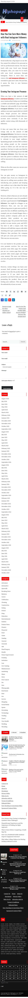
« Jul (2, 986)
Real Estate (5, 691)
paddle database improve (11, 941)
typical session (24, 951)
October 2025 (5, 426)
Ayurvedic (4, 588)
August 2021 (5, 548)
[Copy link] (9, 295)
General (4, 641)
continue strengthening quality (15, 927)
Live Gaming (5, 666)
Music (3, 674)
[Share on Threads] (6, 295)
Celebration (5, 599)
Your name (4, 352)
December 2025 (6, 421)
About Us (4, 788)
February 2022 (6, 531)
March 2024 (5, 479)
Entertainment (6, 619)
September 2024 (6, 462)
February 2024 (6, 481)
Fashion (4, 621)
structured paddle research (6, 949)
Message (4, 370)
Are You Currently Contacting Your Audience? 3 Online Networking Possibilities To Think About (17, 746)
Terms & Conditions (7, 801)
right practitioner (20, 947)
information (22, 933)
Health (4, 652)
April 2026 (5, 410)
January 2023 (5, 501)
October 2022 (5, 509)
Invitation (4, 660)
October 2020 (5, 573)
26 (10, 978)
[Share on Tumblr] (2, 295)
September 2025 (6, 429)
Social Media (5, 704)
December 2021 (6, 537)
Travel (3, 718)
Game (3, 635)
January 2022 (5, 534)
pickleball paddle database (9, 945)
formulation (13, 931)
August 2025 (5, 432)
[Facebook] (2, 299)
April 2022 (5, 526)
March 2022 (5, 528)
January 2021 (5, 567)
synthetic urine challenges (18, 949)
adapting (11, 923)
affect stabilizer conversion (19, 923)
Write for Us (5, 796)
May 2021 (4, 556)
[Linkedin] (13, 299)
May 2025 (4, 440)
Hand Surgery (6, 649)
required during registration (10, 947)
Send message (7, 388)
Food (3, 633)
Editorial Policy (6, 803)
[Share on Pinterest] (21, 291)
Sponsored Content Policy (9, 808)
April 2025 (5, 443)
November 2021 (6, 539)
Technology (4, 30)
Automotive (5, 586)
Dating (4, 608)
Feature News (6, 624)
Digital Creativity (22, 929)
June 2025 (4, 437)
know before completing (14, 935)
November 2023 (6, 490)
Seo (3, 696)
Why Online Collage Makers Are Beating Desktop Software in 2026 (14, 888)
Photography (5, 688)
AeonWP (19, 994)
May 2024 (4, 473)
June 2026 (4, 404)
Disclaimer (5, 791)
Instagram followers (7, 98)
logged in (12, 331)
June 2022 (4, 520)
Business (4, 594)
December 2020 (6, 570)
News (3, 677)
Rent (3, 693)
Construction (5, 605)
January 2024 (5, 484)
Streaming (5, 710)
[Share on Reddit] (25, 291)
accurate (6, 923)
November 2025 (6, 423)
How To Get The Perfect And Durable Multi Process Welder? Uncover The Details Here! (21, 311)
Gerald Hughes (5, 40)
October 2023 (5, 492)
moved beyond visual (15, 937)
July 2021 (4, 550)
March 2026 (5, 412)
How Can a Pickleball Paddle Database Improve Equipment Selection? (18, 880)
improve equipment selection (13, 933)
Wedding (4, 724)
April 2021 (4, 559)
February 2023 (6, 498)
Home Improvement (8, 655)
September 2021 (6, 545)
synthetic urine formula (6, 951)
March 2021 (5, 561)
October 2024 (5, 459)
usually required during (11, 953)
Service (4, 699)
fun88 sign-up (19, 931)
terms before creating (15, 951)
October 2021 (5, 542)
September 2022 (6, 512)
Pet (3, 682)
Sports (3, 707)
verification (18, 953)
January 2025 (5, 451)
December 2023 (6, 487)
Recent (14, 732)
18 (6, 976)
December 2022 (6, 503)
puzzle (2, 947)
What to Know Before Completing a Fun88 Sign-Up (17, 872)
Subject (4, 364)
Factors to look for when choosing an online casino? (6, 309)
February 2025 (6, 448)
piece (17, 945)
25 (6, 978)
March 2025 (5, 445)
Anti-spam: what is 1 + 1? (8, 380)
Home (3, 786)
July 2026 (4, 401)
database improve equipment (12, 929)
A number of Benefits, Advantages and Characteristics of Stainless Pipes (17, 762)
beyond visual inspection (21, 925)
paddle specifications (9, 943)
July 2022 (4, 517)
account (2, 923)
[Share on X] (10, 291)
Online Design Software (9, 939)
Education (4, 616)
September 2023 (6, 495)
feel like (8, 931)
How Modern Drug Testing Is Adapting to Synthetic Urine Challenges (15, 738)
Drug (3, 613)
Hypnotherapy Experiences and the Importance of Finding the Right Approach (12, 825)
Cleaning (4, 602)
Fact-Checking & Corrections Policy (12, 806)
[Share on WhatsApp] (17, 291)
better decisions (12, 925)
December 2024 (6, 454)
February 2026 (6, 415)
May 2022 (4, 523)
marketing (5, 671)
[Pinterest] (9, 299)
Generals (4, 644)
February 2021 (6, 564)
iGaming (4, 657)
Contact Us (5, 783)
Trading (4, 715)
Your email (4, 358)
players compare (22, 945)
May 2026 (4, 407)
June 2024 (4, 470)
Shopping (4, 702)
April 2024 (5, 476)
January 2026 (5, 418)
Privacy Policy (6, 793)
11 (6, 974)
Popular (6, 732)
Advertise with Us (7, 798)
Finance (4, 627)
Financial (4, 630)
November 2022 (6, 506)
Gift (3, 646)
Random (23, 732)
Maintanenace (6, 668)
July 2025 (4, 434)
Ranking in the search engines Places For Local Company (16, 770)
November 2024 (6, 456)
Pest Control (5, 680)
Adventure (5, 583)
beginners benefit (4, 925)
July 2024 (4, 468)
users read (3, 953)
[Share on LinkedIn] (14, 291)
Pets (3, 685)
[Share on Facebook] (6, 291)
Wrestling (4, 726)
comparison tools (4, 927)
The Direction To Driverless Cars (16, 754)
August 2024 (5, 465)
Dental (4, 610)
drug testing (3, 931)
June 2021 (4, 553)
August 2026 (5, 398)
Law (3, 663)
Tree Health (5, 721)
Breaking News (6, 591)
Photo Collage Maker (18, 943)
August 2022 (5, 515)
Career (4, 597)
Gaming (4, 638)
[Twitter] (6, 299)
